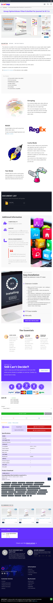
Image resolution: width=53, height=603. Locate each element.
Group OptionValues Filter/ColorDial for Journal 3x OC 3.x (11, 533)
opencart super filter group (32, 491)
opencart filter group (21, 491)
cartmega (24, 495)
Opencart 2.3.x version (8, 70)
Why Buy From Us (19, 43)
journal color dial (8, 482)
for (28, 495)
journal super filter (21, 482)
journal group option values (16, 484)
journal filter (14, 482)
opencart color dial (42, 490)
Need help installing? (32, 320)
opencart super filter (12, 491)
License (3, 406)
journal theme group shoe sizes (8, 490)
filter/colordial (10, 495)
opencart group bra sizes (30, 493)
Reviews (11, 43)
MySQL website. (10, 133)
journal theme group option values (33, 488)
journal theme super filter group (7, 488)
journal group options (6, 484)
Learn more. (34, 601)
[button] (2, 26)
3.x (30, 495)
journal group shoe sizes (27, 484)
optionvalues (4, 495)
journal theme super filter (34, 486)
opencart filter (4, 491)
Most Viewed (15, 529)
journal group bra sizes (38, 484)
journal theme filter (24, 486)
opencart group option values (7, 493)
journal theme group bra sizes (20, 490)
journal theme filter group (45, 486)
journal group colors (5, 486)
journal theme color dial (15, 486)
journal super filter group (39, 482)
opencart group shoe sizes (19, 493)
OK (51, 599)
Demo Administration (39, 430)
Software (5, 7)
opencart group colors (41, 493)
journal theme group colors (33, 490)
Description (4, 43)
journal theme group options (20, 488)
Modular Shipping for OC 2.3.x (25, 518)
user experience (18, 495)
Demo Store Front (39, 426)
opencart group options (42, 491)
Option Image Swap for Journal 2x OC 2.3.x (43, 518)
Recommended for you (7, 505)
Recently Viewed (5, 529)
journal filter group (29, 482)
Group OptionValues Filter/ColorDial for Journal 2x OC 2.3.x (9, 518)
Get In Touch (44, 370)
